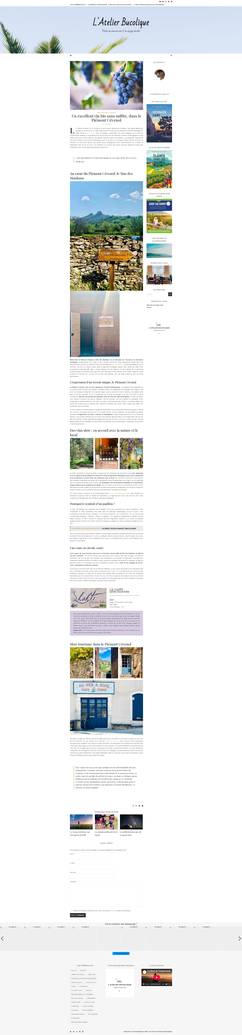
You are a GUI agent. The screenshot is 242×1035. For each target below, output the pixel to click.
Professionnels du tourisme (82, 994)
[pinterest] (169, 1)
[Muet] (167, 984)
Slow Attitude (89, 1002)
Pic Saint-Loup (76, 990)
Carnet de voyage (77, 974)
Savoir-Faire (75, 1002)
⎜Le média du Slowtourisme (97, 4)
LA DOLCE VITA (91, 982)
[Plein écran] (170, 984)
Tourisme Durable (78, 1014)
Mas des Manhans (117, 364)
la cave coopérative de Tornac (119, 493)
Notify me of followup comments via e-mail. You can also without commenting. (101, 911)
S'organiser (91, 998)
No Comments (106, 124)
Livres (73, 986)
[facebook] (160, 1)
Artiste (74, 970)
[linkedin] (171, 1)
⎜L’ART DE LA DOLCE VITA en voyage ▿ (120, 4)
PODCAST (89, 990)
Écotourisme (93, 1014)
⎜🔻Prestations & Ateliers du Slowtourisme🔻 (149, 4)
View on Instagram (122, 953)
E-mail (72, 863)
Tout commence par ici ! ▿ (78, 4)
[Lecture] (144, 984)
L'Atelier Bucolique (121, 22)
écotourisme (91, 133)
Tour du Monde (87, 1010)
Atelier (83, 970)
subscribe (113, 911)
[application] (156, 977)
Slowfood (75, 1006)
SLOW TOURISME (88, 1006)
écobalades (75, 1018)
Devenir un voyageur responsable (84, 978)
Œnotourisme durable (106, 112)
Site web (73, 872)
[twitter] (163, 1)
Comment (73, 881)
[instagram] (166, 1)
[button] (2, 939)
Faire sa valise (76, 982)
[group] (12, 939)
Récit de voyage (77, 998)
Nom (72, 854)
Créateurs (92, 974)
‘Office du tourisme (112, 741)
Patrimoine (83, 986)
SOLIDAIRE (74, 1010)
